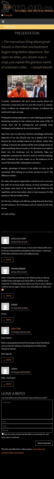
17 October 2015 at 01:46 (20, 332)
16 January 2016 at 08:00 (20, 372)
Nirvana (26, 476)
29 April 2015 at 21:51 (19, 242)
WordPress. (35, 476)
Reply (8, 259)
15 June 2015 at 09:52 (19, 308)
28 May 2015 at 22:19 (19, 272)
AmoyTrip (16, 328)
